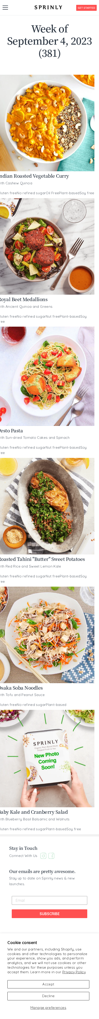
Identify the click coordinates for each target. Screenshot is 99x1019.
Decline (48, 996)
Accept (48, 984)
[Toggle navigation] (5, 7)
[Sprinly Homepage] (48, 7)
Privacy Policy (74, 972)
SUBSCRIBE (50, 913)
